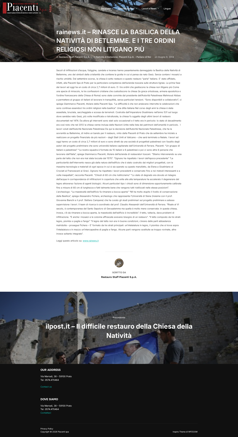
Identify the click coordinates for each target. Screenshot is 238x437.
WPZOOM (193, 432)
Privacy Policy (46, 428)
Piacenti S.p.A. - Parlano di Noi (135, 57)
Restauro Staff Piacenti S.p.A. (74, 57)
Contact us (46, 386)
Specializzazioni (126, 8)
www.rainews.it (91, 240)
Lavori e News (149, 8)
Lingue (167, 8)
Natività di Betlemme (107, 57)
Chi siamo (106, 8)
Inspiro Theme (179, 432)
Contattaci (45, 412)
